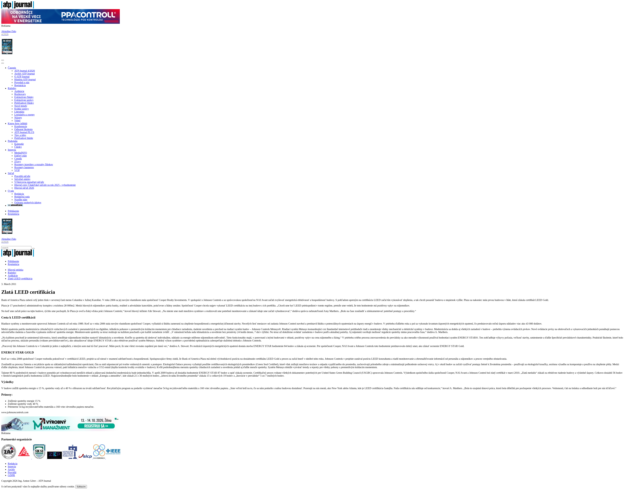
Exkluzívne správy (24, 100)
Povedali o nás (21, 82)
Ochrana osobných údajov (27, 202)
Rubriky (12, 88)
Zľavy (17, 161)
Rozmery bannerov (24, 167)
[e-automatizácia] (15, 205)
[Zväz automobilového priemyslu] (9, 458)
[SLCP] (85, 458)
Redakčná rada (22, 196)
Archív (11, 469)
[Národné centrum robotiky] (70, 458)
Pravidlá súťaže (22, 176)
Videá (17, 120)
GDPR (11, 475)
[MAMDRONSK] (99, 458)
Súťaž (11, 173)
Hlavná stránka (15, 269)
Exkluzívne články (24, 97)
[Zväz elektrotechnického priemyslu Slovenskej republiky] (54, 458)
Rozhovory (20, 94)
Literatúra (19, 111)
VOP (17, 170)
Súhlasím (81, 486)
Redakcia (19, 193)
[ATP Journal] (17, 7)
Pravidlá (12, 472)
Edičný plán (20, 155)
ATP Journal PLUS (24, 132)
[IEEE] (113, 458)
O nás (11, 190)
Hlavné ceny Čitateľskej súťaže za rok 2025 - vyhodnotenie (45, 185)
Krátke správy (21, 108)
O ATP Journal (21, 76)
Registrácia (20, 85)
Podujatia (12, 141)
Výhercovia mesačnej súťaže (29, 182)
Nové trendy (20, 105)
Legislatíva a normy (24, 114)
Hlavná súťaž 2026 (24, 188)
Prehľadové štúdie (23, 138)
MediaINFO (20, 152)
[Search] (33, 248)
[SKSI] (39, 458)
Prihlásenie (13, 211)
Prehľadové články (24, 103)
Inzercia (12, 149)
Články (18, 146)
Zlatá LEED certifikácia (20, 278)
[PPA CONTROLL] (60, 22)
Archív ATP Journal (24, 73)
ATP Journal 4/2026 (24, 70)
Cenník (18, 158)
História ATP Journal (25, 79)
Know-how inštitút (17, 123)
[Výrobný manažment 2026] (60, 430)
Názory (18, 117)
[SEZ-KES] (24, 458)
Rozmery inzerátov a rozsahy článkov (33, 164)
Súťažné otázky (22, 179)
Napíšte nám (20, 199)
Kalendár (19, 144)
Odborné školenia (23, 129)
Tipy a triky (20, 135)
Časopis (12, 67)
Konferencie (20, 126)
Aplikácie (19, 91)
